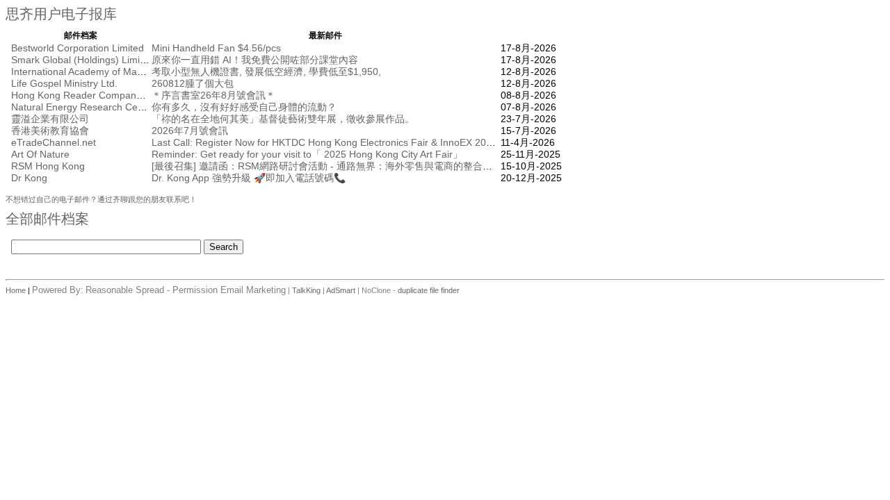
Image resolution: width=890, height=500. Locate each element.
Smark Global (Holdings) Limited (82, 59)
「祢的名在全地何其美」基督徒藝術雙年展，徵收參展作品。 (283, 118)
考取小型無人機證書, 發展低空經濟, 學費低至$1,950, (266, 71)
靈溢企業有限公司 (50, 118)
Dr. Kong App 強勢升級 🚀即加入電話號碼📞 (249, 177)
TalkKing (306, 290)
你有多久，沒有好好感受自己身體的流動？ (244, 106)
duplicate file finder (429, 290)
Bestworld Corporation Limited (77, 47)
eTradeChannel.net (53, 142)
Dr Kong (29, 177)
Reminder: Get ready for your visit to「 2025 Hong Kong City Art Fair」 (307, 154)
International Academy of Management (96, 71)
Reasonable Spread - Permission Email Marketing (186, 290)
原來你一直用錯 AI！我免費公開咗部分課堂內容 (255, 59)
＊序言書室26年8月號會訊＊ (213, 95)
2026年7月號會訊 (190, 130)
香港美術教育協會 (50, 130)
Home (17, 290)
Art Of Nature (40, 154)
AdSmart (340, 290)
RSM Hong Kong (48, 166)
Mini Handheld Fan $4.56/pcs (216, 47)
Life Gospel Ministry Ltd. (64, 83)
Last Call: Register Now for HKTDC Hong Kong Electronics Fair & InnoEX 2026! (326, 142)
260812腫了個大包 (193, 83)
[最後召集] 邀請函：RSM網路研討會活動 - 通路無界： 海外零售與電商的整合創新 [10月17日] (352, 166)
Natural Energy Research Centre (83, 106)
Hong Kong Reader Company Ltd (84, 95)
